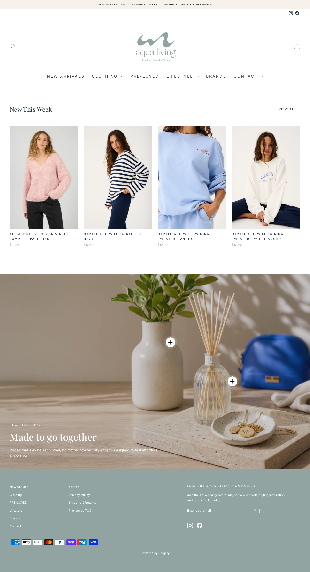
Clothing (106, 76)
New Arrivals (66, 76)
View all (288, 109)
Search (74, 487)
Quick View (44, 224)
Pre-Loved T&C (80, 510)
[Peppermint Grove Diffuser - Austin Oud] (232, 381)
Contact (247, 76)
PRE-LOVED (145, 76)
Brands (216, 76)
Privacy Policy (79, 495)
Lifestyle (181, 76)
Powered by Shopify (155, 553)
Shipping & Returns (82, 502)
